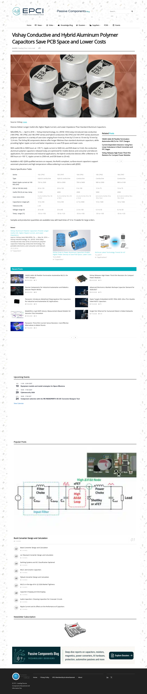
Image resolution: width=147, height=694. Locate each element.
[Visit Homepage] (73, 11)
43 (36, 328)
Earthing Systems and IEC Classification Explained (37, 562)
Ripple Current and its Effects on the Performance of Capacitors (42, 607)
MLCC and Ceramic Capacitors (30, 570)
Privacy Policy (44, 677)
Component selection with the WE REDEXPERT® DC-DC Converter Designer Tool (50, 399)
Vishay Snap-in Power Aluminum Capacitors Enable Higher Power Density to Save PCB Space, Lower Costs (72, 253)
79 (100, 304)
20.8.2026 (29, 292)
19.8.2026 (29, 304)
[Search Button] (132, 11)
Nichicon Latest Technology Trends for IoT (110, 252)
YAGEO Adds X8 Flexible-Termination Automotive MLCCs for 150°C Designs (116, 140)
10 (100, 280)
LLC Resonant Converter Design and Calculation (36, 555)
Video (51, 25)
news (25, 122)
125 (101, 314)
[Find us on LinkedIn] (107, 677)
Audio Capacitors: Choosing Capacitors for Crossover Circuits (41, 599)
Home (29, 25)
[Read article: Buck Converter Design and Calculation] (75, 491)
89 (36, 292)
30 (36, 316)
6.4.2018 (14, 48)
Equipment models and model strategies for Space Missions (43, 386)
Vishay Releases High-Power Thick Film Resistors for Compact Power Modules (116, 154)
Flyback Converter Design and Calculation (34, 577)
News (40, 25)
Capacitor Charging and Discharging (32, 592)
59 (36, 304)
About (80, 677)
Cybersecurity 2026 (28, 392)
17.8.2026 (94, 314)
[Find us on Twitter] (111, 677)
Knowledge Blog (67, 25)
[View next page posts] (121, 161)
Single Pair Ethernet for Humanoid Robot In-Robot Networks (111, 311)
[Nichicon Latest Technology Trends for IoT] (115, 240)
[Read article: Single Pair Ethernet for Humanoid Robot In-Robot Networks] (81, 314)
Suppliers (95, 25)
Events (117, 25)
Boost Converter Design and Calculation (34, 548)
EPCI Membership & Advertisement (63, 677)
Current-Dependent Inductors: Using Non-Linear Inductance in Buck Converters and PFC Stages (117, 147)
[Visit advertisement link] (73, 655)
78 (100, 292)
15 (36, 280)
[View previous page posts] (117, 161)
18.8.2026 (29, 316)
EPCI (15, 683)
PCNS (106, 25)
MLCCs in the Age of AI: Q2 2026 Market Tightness (37, 584)
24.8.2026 (94, 280)
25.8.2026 (29, 280)
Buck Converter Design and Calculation (31, 538)
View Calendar (19, 403)
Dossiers (82, 25)
